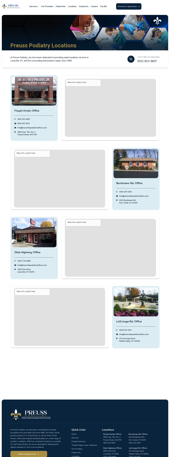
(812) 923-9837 (23, 119)
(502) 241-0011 (125, 330)
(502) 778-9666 (24, 261)
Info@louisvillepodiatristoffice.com (32, 128)
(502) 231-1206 (125, 192)
